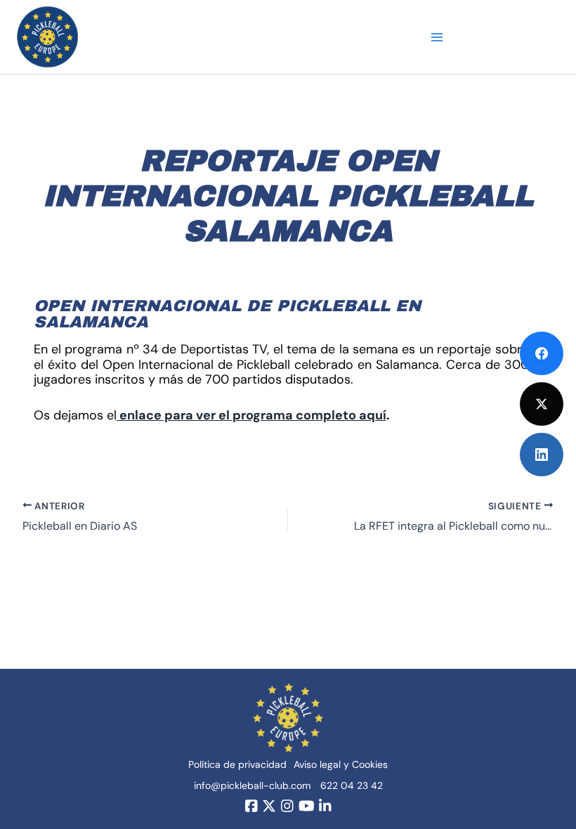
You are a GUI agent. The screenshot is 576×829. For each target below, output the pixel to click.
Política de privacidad (237, 764)
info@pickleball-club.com (252, 786)
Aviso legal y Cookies (341, 764)
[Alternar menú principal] (437, 37)
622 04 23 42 (351, 786)
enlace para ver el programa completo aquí (251, 415)
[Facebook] (541, 353)
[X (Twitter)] (541, 404)
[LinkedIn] (541, 454)
